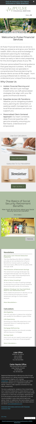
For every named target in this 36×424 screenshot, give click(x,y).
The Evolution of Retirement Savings (16, 269)
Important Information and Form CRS (12, 406)
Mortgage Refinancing (11, 328)
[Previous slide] (2, 27)
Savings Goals (8, 335)
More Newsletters (10, 302)
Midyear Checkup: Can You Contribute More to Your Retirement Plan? (17, 289)
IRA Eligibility (8, 312)
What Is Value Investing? (12, 280)
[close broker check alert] (33, 1)
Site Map (3, 416)
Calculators (8, 309)
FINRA (3, 381)
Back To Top (29, 418)
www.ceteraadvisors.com (15, 403)
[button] (29, 15)
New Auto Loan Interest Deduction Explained (16, 256)
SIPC (6, 381)
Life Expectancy (9, 319)
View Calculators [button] (17, 158)
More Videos (18, 214)
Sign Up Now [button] (17, 186)
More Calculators (10, 343)
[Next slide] (34, 27)
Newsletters (9, 252)
